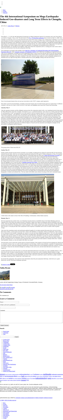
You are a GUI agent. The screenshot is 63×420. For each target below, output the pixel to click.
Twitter (5, 418)
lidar (14, 378)
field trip (26, 376)
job (5, 378)
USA (27, 380)
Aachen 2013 (6, 339)
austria (31, 374)
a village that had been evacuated (52, 155)
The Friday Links (7, 367)
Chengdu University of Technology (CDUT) (25, 52)
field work (30, 376)
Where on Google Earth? (9, 371)
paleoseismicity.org (7, 360)
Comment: (2, 310)
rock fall (57, 378)
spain (9, 380)
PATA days (6, 363)
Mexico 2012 (6, 356)
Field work (5, 349)
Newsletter (5, 407)
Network (5, 12)
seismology (5, 380)
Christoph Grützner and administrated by (34, 397)
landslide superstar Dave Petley (29, 162)
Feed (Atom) (6, 412)
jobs (7, 378)
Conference (36, 374)
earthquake (47, 374)
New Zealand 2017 (7, 357)
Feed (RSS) (6, 414)
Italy (1, 378)
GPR (53, 376)
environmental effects (11, 376)
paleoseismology (41, 378)
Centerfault (5, 342)
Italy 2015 (5, 350)
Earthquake (6, 346)
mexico (28, 378)
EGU (3, 376)
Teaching (5, 365)
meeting (24, 378)
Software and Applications (9, 364)
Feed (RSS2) (6, 415)
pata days (54, 378)
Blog (4, 10)
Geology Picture (39, 376)
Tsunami (5, 368)
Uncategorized (6, 370)
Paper (4, 361)
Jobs (4, 353)
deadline (41, 374)
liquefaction (19, 378)
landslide (10, 378)
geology (34, 376)
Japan (3, 378)
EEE (1, 376)
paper (49, 378)
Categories (5, 332)
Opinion (5, 358)
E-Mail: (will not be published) (7, 304)
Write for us (6, 409)
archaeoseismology (15, 374)
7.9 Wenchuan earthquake (37, 38)
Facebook (5, 416)
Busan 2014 (6, 341)
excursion (19, 376)
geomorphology (46, 376)
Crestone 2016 (6, 345)
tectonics (19, 380)
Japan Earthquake (7, 352)
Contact (5, 408)
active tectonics (8, 374)
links (16, 378)
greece (56, 376)
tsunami (23, 380)
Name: (1, 302)
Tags (4, 334)
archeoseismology (24, 374)
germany (50, 376)
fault (22, 376)
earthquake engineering (57, 374)
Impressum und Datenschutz (10, 411)
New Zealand (32, 378)
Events (4, 11)
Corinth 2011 (6, 343)
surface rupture (13, 380)
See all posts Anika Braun (6, 284)
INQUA (59, 376)
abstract (2, 374)
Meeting (17, 26)
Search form (6, 331)
